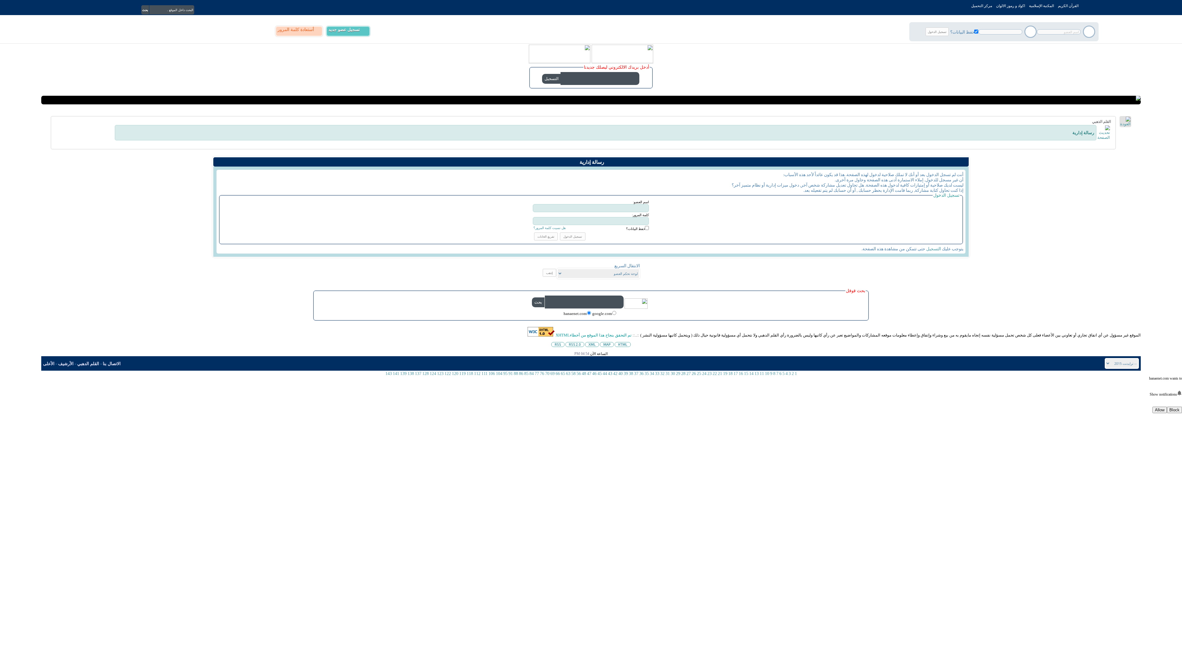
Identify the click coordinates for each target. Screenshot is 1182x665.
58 (573, 373)
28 (683, 373)
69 (552, 373)
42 (615, 373)
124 (433, 373)
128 (425, 373)
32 (662, 373)
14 (751, 373)
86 (521, 373)
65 (563, 373)
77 (537, 373)
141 (396, 373)
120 (455, 373)
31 (667, 373)
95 (505, 373)
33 (657, 373)
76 (542, 373)
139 (403, 373)
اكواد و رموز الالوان (1010, 6)
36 (641, 373)
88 (516, 373)
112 (477, 373)
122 (447, 373)
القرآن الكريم (1068, 6)
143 (388, 373)
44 (605, 373)
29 (678, 373)
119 (462, 373)
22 (715, 373)
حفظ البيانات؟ (962, 31)
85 (526, 373)
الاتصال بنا (112, 363)
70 (547, 373)
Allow (1159, 410)
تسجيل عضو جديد (344, 29)
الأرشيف (66, 363)
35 (647, 373)
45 (599, 373)
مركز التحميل (981, 6)
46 (594, 373)
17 (736, 373)
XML (592, 344)
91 (511, 373)
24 (704, 373)
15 (746, 373)
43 (610, 373)
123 (440, 373)
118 (470, 373)
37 (636, 373)
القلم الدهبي (88, 363)
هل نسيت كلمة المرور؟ (549, 228)
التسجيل (933, 249)
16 (741, 373)
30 (673, 373)
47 (589, 373)
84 (531, 373)
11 (762, 373)
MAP (606, 344)
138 (411, 373)
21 (720, 373)
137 (418, 373)
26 (694, 373)
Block (1174, 410)
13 (756, 373)
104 (499, 373)
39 (626, 373)
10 (767, 373)
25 (699, 373)
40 (620, 373)
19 (725, 373)
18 (730, 373)
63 (568, 373)
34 (652, 373)
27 (688, 373)
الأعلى (48, 363)
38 (631, 373)
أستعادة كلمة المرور (296, 29)
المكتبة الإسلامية (1041, 6)
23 (709, 373)
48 (584, 373)
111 (484, 373)
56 (579, 373)
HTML (622, 344)
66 (558, 373)
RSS (558, 344)
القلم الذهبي (1101, 121)
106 (491, 373)
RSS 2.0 (575, 344)
